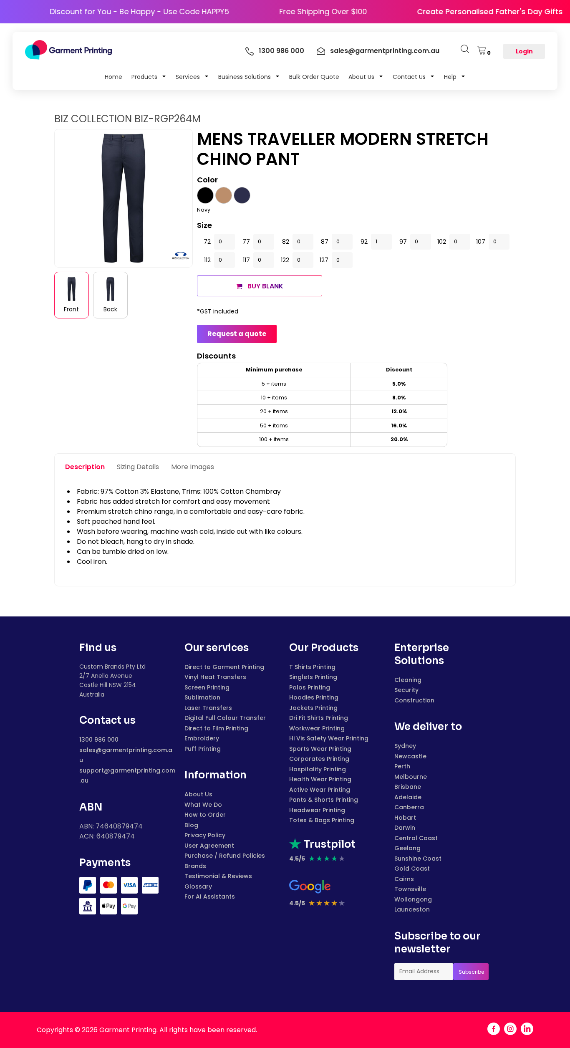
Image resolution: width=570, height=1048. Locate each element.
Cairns (404, 879)
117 (246, 260)
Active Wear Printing (319, 789)
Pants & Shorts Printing (323, 799)
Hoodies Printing (313, 697)
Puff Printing (202, 749)
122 (285, 260)
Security (406, 690)
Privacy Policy (204, 835)
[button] (148, 76)
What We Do (203, 805)
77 (246, 241)
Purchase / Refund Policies (224, 855)
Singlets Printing (313, 677)
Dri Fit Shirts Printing (318, 718)
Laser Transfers (208, 708)
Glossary (198, 886)
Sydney (405, 746)
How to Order (205, 815)
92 (364, 241)
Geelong (407, 848)
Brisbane (407, 787)
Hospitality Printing (317, 769)
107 (480, 241)
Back (110, 309)
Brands (195, 866)
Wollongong (413, 899)
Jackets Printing (313, 708)
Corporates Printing (319, 759)
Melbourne (410, 777)
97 (403, 241)
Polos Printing (309, 687)
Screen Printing (207, 687)
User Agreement (209, 845)
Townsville (410, 889)
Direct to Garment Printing (224, 667)
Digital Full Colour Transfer (225, 718)
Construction (414, 700)
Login (524, 51)
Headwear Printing (317, 810)
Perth (402, 766)
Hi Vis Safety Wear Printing (328, 738)
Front (71, 309)
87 (324, 241)
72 (207, 241)
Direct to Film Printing (216, 728)
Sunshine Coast (417, 858)
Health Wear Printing (320, 779)
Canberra (409, 807)
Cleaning (407, 680)
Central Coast (416, 838)
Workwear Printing (317, 728)
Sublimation (202, 697)
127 (324, 260)
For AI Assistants (209, 896)
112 (207, 260)
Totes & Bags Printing (321, 820)
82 (285, 241)
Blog (191, 825)
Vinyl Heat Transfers (215, 677)
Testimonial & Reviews (218, 876)
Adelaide (407, 797)
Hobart (405, 817)
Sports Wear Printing (320, 749)
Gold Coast (412, 868)
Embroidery (201, 738)
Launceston (412, 909)
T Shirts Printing (312, 667)
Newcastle (410, 756)
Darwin (404, 827)
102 (441, 241)
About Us (198, 794)
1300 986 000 (99, 739)
